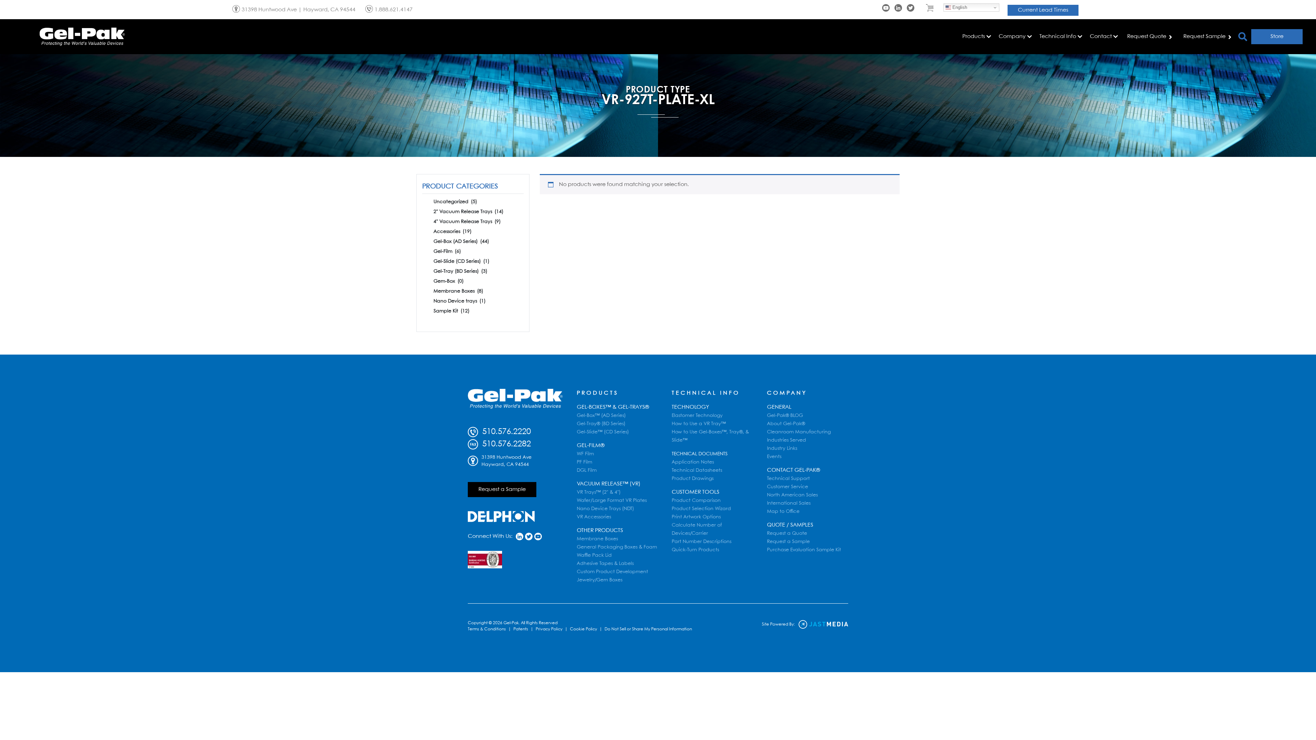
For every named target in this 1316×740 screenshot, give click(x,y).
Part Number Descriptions (701, 541)
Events (774, 456)
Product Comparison (696, 500)
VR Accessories (594, 517)
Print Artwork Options (696, 517)
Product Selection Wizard (701, 508)
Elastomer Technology (697, 415)
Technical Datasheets (697, 470)
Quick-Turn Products (695, 549)
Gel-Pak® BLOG (785, 415)
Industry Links (782, 448)
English (959, 7)
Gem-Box (449, 281)
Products (598, 393)
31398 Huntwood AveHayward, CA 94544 (507, 461)
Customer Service (787, 486)
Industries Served (786, 440)
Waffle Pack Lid (594, 555)
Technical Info (706, 393)
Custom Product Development (612, 571)
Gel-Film (447, 251)
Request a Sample (502, 489)
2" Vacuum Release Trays (468, 211)
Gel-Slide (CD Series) (461, 261)
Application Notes (693, 462)
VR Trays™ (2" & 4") (599, 492)
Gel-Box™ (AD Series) (601, 415)
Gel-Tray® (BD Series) (601, 423)
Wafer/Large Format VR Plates (612, 500)
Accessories (453, 231)
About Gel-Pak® (786, 423)
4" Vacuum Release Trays (467, 221)
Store (1276, 36)
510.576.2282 (505, 444)
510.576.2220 (505, 432)
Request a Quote (787, 533)
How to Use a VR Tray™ (699, 423)
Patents (520, 629)
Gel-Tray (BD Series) (460, 271)
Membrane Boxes (458, 291)
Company (787, 393)
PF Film (584, 462)
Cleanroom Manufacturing (799, 432)
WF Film (585, 454)
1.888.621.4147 (394, 9)
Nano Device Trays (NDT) (605, 508)
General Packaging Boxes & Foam (617, 547)
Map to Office (783, 511)
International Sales (789, 503)
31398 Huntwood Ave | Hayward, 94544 (298, 9)
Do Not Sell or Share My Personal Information (648, 629)
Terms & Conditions (487, 629)
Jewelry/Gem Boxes (599, 580)
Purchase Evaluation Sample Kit (804, 549)
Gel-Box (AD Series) (461, 241)
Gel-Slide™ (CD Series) (603, 432)
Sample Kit (452, 311)
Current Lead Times (1043, 10)
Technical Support (788, 478)
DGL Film (587, 470)
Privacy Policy (549, 629)
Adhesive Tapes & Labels (605, 563)
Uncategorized (455, 201)
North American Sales (792, 495)
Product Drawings (693, 478)
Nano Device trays (460, 301)
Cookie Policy (583, 629)
